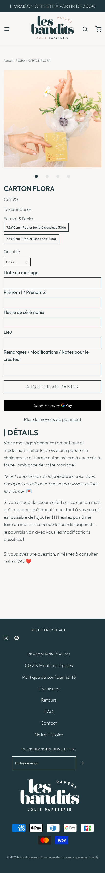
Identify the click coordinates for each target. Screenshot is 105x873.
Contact (49, 723)
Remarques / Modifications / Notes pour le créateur (46, 355)
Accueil (8, 60)
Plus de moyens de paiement (52, 419)
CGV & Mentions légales (49, 665)
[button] (52, 118)
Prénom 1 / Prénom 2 (25, 292)
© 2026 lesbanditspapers (23, 857)
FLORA (20, 60)
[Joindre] (82, 763)
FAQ (20, 561)
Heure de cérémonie (24, 312)
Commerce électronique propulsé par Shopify (70, 857)
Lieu (8, 332)
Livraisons (49, 688)
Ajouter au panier (52, 387)
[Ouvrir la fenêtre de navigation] (6, 29)
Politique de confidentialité (49, 677)
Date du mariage (21, 272)
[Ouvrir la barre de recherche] (85, 29)
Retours (49, 700)
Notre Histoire (49, 734)
